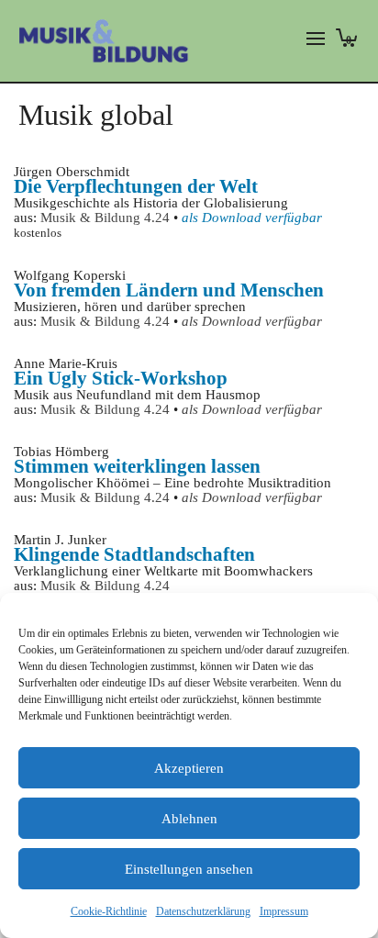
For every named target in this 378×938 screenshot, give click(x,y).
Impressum (284, 911)
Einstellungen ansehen (189, 869)
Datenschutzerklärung (203, 911)
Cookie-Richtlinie (109, 911)
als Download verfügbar (252, 321)
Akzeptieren (189, 768)
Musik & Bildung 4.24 (105, 217)
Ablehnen (189, 818)
